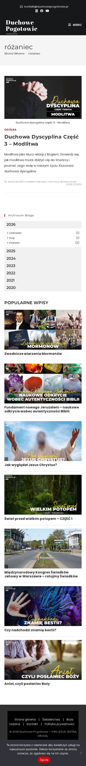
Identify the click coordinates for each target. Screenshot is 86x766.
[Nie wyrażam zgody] (81, 753)
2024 (11, 258)
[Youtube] (47, 11)
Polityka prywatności (59, 724)
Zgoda (44, 759)
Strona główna (25, 719)
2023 (10, 265)
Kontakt (32, 724)
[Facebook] (41, 11)
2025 (10, 251)
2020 (11, 287)
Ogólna (10, 129)
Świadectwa (51, 719)
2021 (10, 280)
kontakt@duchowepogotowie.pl (46, 7)
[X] (37, 11)
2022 (10, 273)
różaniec (34, 53)
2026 (10, 224)
